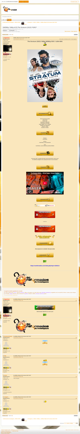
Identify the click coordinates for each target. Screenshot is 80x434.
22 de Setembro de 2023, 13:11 (18, 337)
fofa (5, 355)
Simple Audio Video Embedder (5, 433)
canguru (6, 397)
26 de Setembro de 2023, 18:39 (18, 376)
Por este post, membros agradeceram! (10, 295)
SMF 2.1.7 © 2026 (3, 432)
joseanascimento (8, 336)
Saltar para (62, 423)
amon (5, 375)
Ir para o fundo (5, 34)
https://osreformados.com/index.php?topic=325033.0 (44, 265)
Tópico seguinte (74, 31)
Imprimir (75, 34)
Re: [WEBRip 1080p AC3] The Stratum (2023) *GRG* (22, 299)
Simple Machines (9, 432)
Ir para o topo (5, 415)
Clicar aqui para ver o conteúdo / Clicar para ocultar (45, 248)
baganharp (6, 37)
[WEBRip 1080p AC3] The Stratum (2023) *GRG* (21, 37)
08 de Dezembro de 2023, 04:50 (18, 398)
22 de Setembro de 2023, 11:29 (18, 300)
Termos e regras (70, 429)
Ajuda (67, 429)
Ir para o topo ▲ (76, 429)
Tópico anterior (68, 31)
